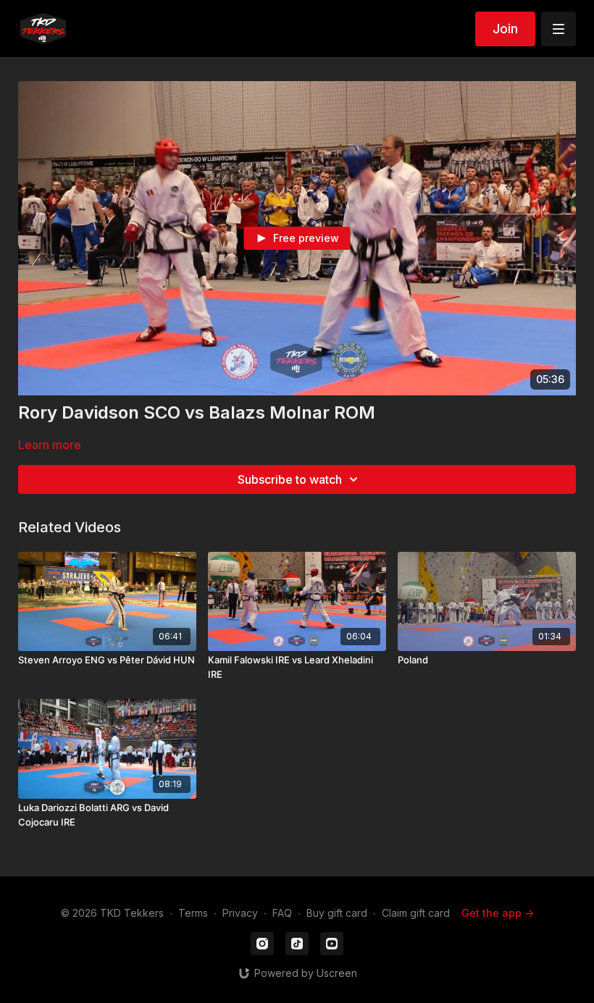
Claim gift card (416, 913)
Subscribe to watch (290, 479)
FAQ (282, 913)
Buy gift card (336, 913)
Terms (193, 913)
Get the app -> (497, 913)
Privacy (240, 913)
